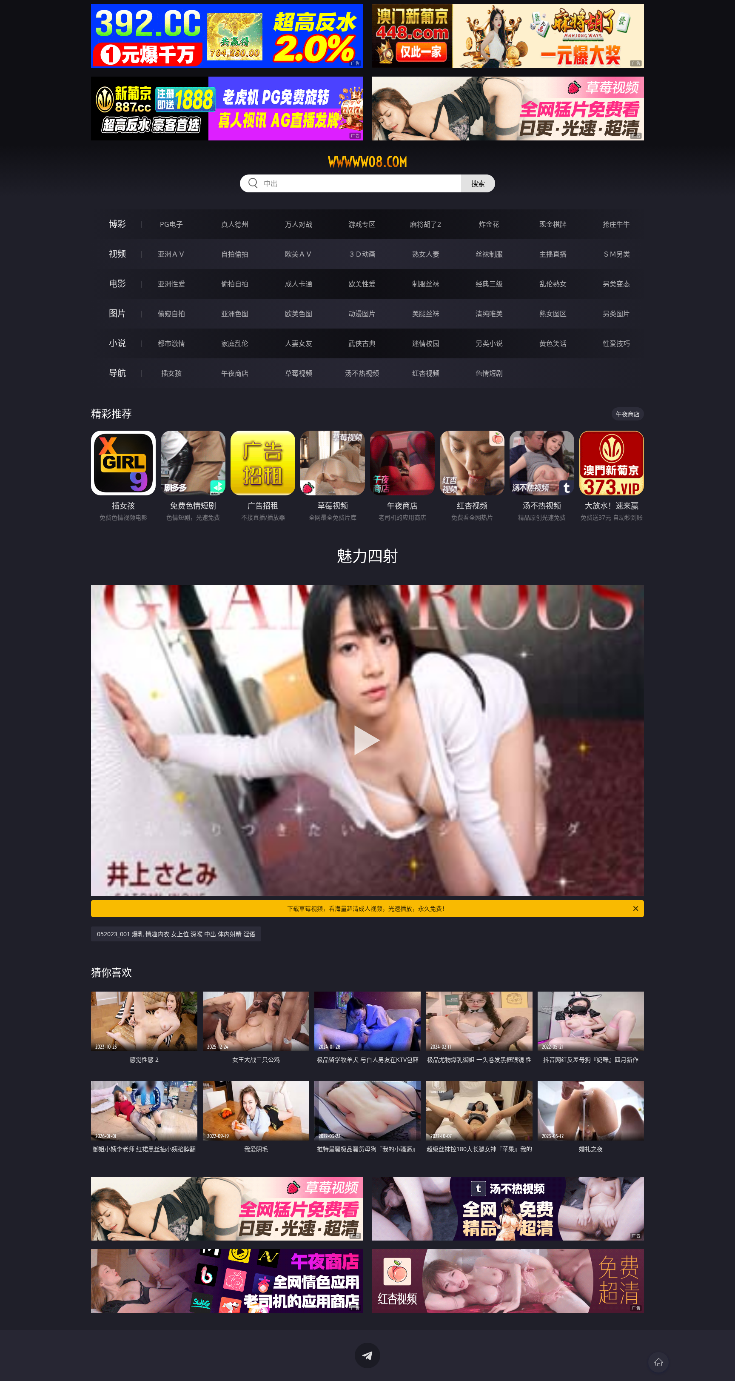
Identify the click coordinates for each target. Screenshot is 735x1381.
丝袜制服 (489, 254)
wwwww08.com (367, 161)
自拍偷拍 (234, 254)
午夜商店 (234, 373)
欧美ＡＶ (298, 254)
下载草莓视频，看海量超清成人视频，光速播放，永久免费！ (367, 908)
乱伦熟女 (553, 284)
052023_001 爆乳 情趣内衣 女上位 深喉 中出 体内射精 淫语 (176, 934)
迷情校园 (425, 343)
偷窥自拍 (171, 313)
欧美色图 (298, 313)
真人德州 (234, 224)
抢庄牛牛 (616, 224)
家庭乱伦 (234, 343)
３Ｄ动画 (362, 254)
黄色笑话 (553, 343)
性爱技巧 (616, 343)
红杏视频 (425, 373)
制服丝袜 (425, 284)
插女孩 (171, 373)
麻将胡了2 (425, 224)
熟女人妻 (425, 254)
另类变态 (616, 284)
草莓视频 (298, 373)
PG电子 (171, 224)
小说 (117, 343)
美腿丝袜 (425, 313)
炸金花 (489, 224)
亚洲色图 (234, 313)
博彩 (117, 224)
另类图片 (616, 313)
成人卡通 (298, 284)
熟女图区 (553, 313)
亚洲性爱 (171, 284)
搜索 (478, 183)
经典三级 (489, 284)
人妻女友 (298, 343)
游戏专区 (362, 224)
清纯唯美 (489, 313)
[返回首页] (658, 1362)
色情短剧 (489, 373)
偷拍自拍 (234, 284)
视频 (117, 254)
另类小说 (489, 343)
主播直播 (553, 254)
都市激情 (171, 343)
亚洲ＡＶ (171, 254)
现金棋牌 (553, 224)
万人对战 (298, 224)
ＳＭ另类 (616, 254)
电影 (117, 283)
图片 (117, 313)
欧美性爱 (362, 284)
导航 (117, 373)
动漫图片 (362, 313)
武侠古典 (362, 343)
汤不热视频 (362, 373)
